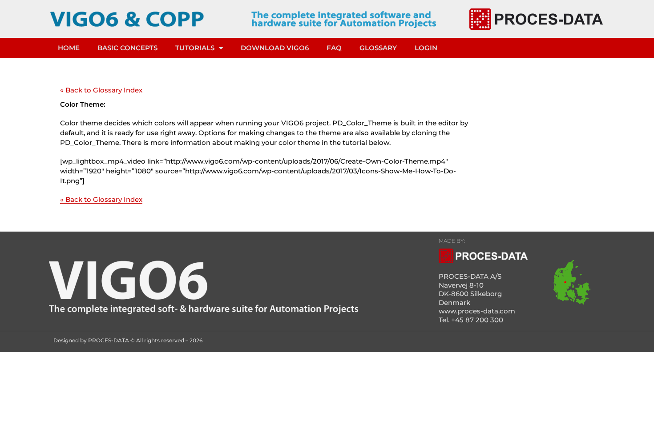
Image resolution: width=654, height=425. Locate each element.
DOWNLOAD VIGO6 (275, 48)
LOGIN (426, 48)
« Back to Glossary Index (101, 90)
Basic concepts (127, 48)
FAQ (334, 48)
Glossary (378, 48)
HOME (69, 48)
